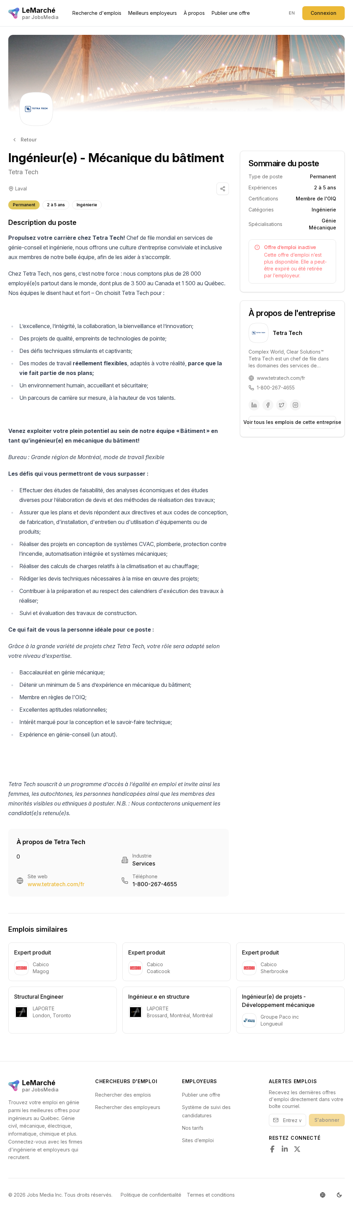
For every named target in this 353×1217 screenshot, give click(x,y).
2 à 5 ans (56, 204)
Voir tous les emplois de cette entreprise (292, 422)
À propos (194, 13)
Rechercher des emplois (123, 1095)
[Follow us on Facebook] (272, 1149)
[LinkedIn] (254, 404)
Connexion (323, 13)
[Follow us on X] (297, 1149)
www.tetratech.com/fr (56, 884)
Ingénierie (87, 204)
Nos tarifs (192, 1128)
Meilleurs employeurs (152, 13)
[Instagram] (295, 404)
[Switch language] (322, 1194)
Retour (29, 139)
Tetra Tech (23, 172)
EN (292, 13)
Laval (21, 188)
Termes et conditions (211, 1195)
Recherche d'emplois (96, 13)
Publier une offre (231, 13)
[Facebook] (267, 404)
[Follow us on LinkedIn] (284, 1149)
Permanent (24, 204)
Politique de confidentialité (151, 1195)
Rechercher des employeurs (127, 1107)
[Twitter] (281, 404)
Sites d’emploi (198, 1140)
